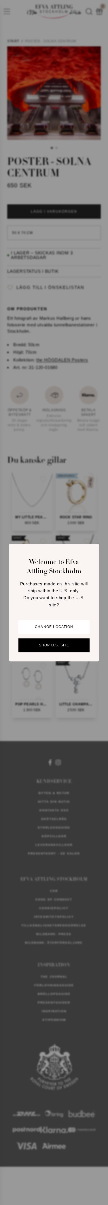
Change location (54, 627)
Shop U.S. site (54, 645)
